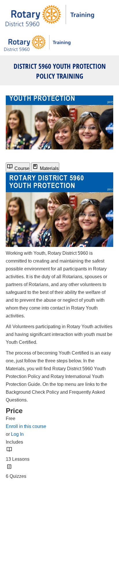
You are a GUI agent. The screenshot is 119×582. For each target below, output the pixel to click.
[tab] (18, 167)
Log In (17, 434)
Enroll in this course (26, 426)
